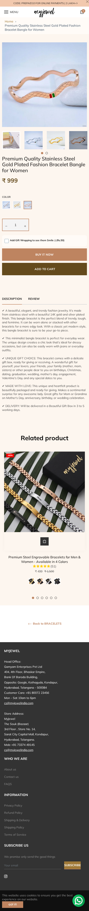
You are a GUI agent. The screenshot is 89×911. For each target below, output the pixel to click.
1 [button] (33, 598)
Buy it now (44, 254)
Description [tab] (12, 299)
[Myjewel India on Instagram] (5, 876)
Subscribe (72, 865)
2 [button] (37, 598)
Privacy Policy (13, 805)
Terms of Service (15, 834)
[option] (44, 525)
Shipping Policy (14, 827)
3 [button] (42, 598)
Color (6, 196)
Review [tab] (34, 299)
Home (9, 21)
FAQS (8, 784)
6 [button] (56, 598)
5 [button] (51, 598)
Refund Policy (13, 813)
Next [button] (84, 140)
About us (10, 769)
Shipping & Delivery (17, 820)
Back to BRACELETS (46, 623)
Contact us (11, 777)
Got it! (12, 904)
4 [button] (47, 598)
